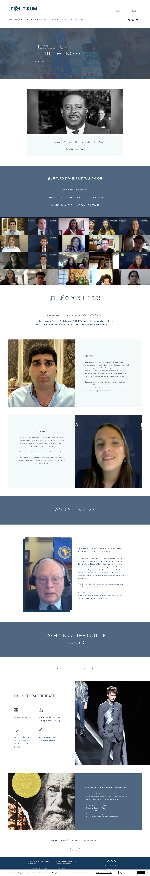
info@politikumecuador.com (111, 865)
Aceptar (140, 873)
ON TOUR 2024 (32, 864)
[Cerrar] (147, 872)
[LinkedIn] (133, 20)
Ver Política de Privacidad (104, 873)
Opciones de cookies (127, 873)
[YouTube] (137, 20)
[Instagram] (129, 20)
